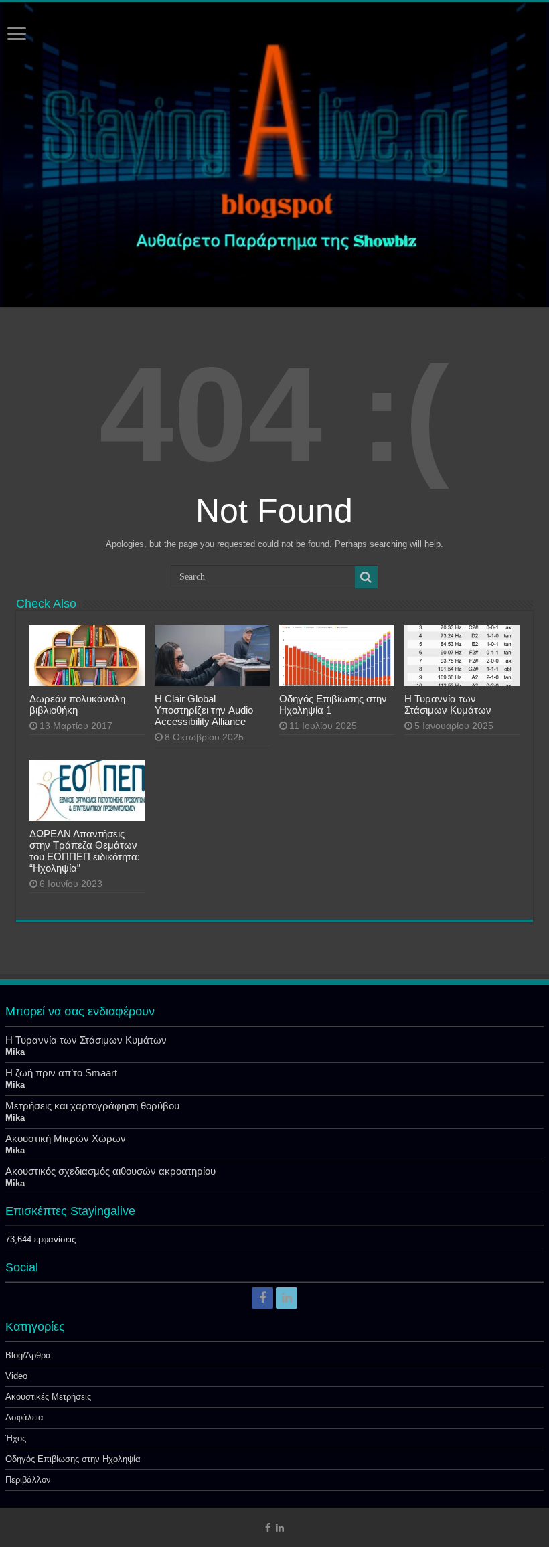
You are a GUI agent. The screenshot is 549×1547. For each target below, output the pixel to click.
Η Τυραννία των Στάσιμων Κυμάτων (447, 704)
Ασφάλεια (24, 1417)
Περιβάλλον (28, 1480)
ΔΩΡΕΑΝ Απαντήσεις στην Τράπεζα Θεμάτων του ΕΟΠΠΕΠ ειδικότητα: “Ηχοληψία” (84, 851)
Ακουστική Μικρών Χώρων (65, 1138)
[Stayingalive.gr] (274, 154)
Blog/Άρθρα (28, 1355)
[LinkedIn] (286, 1298)
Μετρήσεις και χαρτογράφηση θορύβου (92, 1105)
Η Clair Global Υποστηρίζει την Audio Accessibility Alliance (204, 710)
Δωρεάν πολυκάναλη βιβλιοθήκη (77, 704)
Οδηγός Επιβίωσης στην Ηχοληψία (73, 1459)
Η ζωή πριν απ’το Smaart (61, 1072)
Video (16, 1376)
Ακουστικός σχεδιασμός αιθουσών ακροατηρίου (110, 1171)
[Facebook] (262, 1298)
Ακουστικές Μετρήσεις (48, 1397)
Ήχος (15, 1438)
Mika (15, 1052)
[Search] (366, 577)
